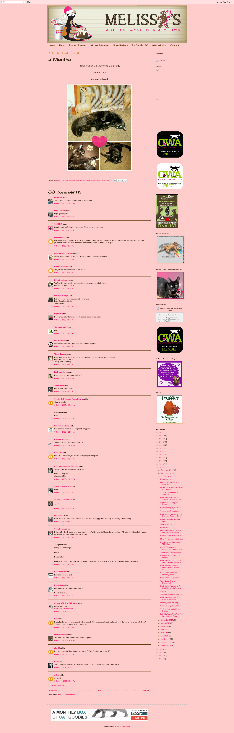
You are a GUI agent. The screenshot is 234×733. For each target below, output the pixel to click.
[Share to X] (120, 180)
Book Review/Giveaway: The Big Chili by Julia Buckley (170, 587)
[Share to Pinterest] (125, 180)
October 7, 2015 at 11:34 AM (64, 432)
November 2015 (167, 473)
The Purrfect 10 (140, 45)
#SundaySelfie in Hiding (169, 603)
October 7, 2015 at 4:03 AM (64, 288)
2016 (161, 464)
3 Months (163, 591)
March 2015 (165, 639)
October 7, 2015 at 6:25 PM (64, 564)
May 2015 (164, 633)
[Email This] (115, 180)
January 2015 (166, 645)
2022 (161, 445)
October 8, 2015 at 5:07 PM (64, 654)
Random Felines (60, 572)
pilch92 (57, 648)
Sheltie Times (59, 385)
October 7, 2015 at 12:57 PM (64, 479)
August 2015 (165, 623)
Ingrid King (58, 314)
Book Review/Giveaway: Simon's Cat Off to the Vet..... (171, 498)
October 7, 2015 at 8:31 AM (64, 365)
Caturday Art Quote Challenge (171, 606)
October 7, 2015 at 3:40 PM (64, 508)
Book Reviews (120, 45)
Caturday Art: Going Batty (169, 511)
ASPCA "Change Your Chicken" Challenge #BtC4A (171, 548)
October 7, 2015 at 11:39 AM (64, 445)
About (62, 45)
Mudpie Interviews (99, 45)
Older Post (146, 690)
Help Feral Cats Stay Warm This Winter (170, 543)
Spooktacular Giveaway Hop (170, 552)
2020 (161, 451)
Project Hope (165, 528)
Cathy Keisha (59, 529)
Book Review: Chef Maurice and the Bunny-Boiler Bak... (171, 561)
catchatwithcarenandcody (63, 609)
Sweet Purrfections (61, 426)
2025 (161, 436)
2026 (161, 432)
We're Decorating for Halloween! (167, 582)
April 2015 (165, 636)
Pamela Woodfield (61, 267)
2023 (161, 442)
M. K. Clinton (59, 516)
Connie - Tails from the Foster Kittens (68, 399)
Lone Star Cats (60, 211)
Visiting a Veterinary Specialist (171, 594)
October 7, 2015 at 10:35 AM (64, 419)
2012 (161, 656)
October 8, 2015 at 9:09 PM (64, 668)
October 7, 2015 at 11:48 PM (64, 641)
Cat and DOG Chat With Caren (65, 603)
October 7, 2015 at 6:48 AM (64, 347)
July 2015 (164, 626)
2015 (161, 467)
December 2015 (167, 470)
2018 (161, 458)
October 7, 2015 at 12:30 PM (64, 459)
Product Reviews (77, 45)
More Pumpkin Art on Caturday (171, 539)
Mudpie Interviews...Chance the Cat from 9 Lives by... (170, 532)
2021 (161, 448)
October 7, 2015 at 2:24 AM (64, 230)
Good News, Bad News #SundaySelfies (168, 574)
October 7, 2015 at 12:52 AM (64, 217)
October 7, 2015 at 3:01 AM (64, 246)
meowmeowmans (61, 635)
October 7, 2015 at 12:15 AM (64, 203)
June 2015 (165, 630)
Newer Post (53, 690)
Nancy (56, 661)
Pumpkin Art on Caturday (169, 578)
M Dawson (58, 197)
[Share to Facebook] (123, 180)
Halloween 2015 (166, 479)
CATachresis (59, 439)
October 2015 (166, 476)
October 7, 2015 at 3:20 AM (64, 273)
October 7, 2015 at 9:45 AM (64, 392)
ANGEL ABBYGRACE (62, 486)
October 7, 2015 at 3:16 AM (64, 259)
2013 (161, 652)
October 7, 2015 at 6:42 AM (64, 333)
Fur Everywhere (60, 372)
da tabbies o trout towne (63, 500)
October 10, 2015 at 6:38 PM (64, 681)
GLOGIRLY (58, 224)
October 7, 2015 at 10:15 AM (64, 405)
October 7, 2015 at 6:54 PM (64, 578)
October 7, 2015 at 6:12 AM (64, 320)
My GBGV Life (59, 341)
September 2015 (167, 620)
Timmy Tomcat (60, 354)
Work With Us (159, 45)
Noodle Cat (58, 585)
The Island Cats (60, 327)
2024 (161, 439)
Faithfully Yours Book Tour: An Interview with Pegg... (171, 615)
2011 (161, 659)
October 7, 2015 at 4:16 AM (64, 306)
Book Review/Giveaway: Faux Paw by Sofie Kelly (171, 598)
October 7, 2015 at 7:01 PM (64, 596)
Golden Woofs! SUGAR (63, 253)
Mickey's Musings (61, 296)
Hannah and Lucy (61, 280)
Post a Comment (58, 686)
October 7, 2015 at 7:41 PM (64, 612)
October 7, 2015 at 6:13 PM (64, 537)
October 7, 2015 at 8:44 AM (64, 378)
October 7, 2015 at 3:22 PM (64, 493)
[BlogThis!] (117, 180)
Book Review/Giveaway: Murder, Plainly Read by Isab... (170, 568)
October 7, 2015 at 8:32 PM (64, 627)
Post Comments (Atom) (66, 694)
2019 (161, 455)
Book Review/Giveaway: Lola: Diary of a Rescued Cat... (171, 515)
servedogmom (60, 238)
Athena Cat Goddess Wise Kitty (66, 466)
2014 (161, 649)
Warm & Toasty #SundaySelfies (171, 536)
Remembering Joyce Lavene (171, 508)
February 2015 (166, 642)
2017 (161, 461)
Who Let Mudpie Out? (168, 524)
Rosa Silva (58, 453)
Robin (56, 619)
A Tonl (56, 675)
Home (52, 45)
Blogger (127, 726)
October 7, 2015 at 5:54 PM (64, 522)
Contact (174, 45)
